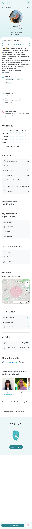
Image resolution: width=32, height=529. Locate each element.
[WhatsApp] (16, 362)
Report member (8, 411)
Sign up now (16, 447)
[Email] (23, 362)
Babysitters (6, 402)
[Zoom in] (27, 282)
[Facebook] (3, 362)
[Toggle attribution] (28, 302)
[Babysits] (6, 3)
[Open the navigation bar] (28, 2)
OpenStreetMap (23, 302)
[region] (16, 291)
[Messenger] (13, 362)
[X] (6, 362)
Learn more (8, 116)
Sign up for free (19, 411)
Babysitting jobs (22, 402)
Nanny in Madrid (16, 29)
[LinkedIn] (10, 362)
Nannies (13, 402)
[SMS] (19, 362)
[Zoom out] (27, 285)
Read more (5, 72)
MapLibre (16, 302)
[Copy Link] (26, 362)
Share (28, 7)
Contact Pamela (12, 525)
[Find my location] (27, 290)
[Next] (29, 388)
